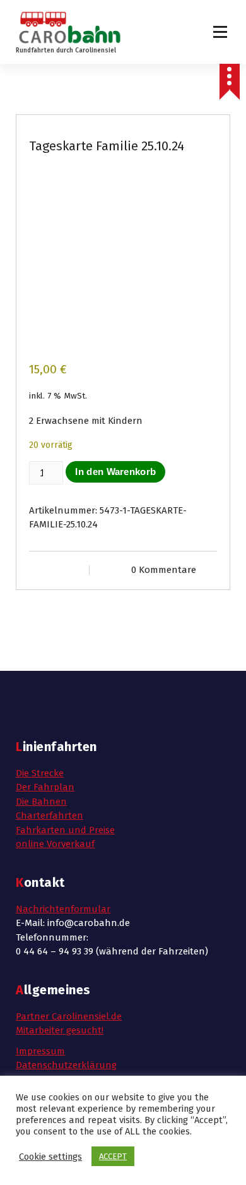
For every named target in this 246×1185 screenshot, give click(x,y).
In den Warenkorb (115, 471)
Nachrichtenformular (63, 909)
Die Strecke (40, 773)
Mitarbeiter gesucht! (59, 1030)
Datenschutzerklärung (66, 1065)
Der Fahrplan (45, 787)
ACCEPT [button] (113, 1156)
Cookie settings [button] (50, 1156)
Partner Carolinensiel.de (69, 1016)
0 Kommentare (163, 569)
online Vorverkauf (55, 844)
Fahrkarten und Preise (65, 830)
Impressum (40, 1051)
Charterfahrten (49, 815)
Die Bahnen (41, 801)
